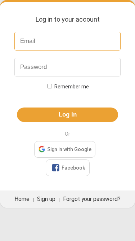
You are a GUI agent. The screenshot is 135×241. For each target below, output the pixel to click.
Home (22, 199)
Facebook (68, 167)
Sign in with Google (69, 149)
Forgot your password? (92, 199)
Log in (68, 114)
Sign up (46, 199)
